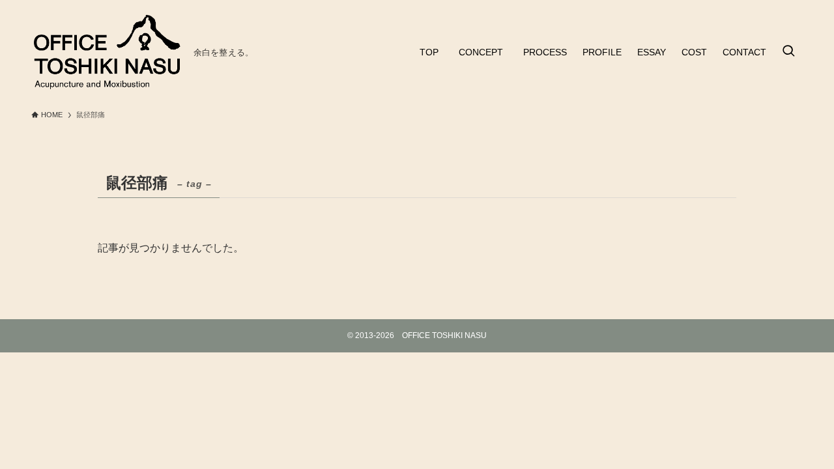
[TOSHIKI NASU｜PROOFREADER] (107, 52)
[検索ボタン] (788, 52)
